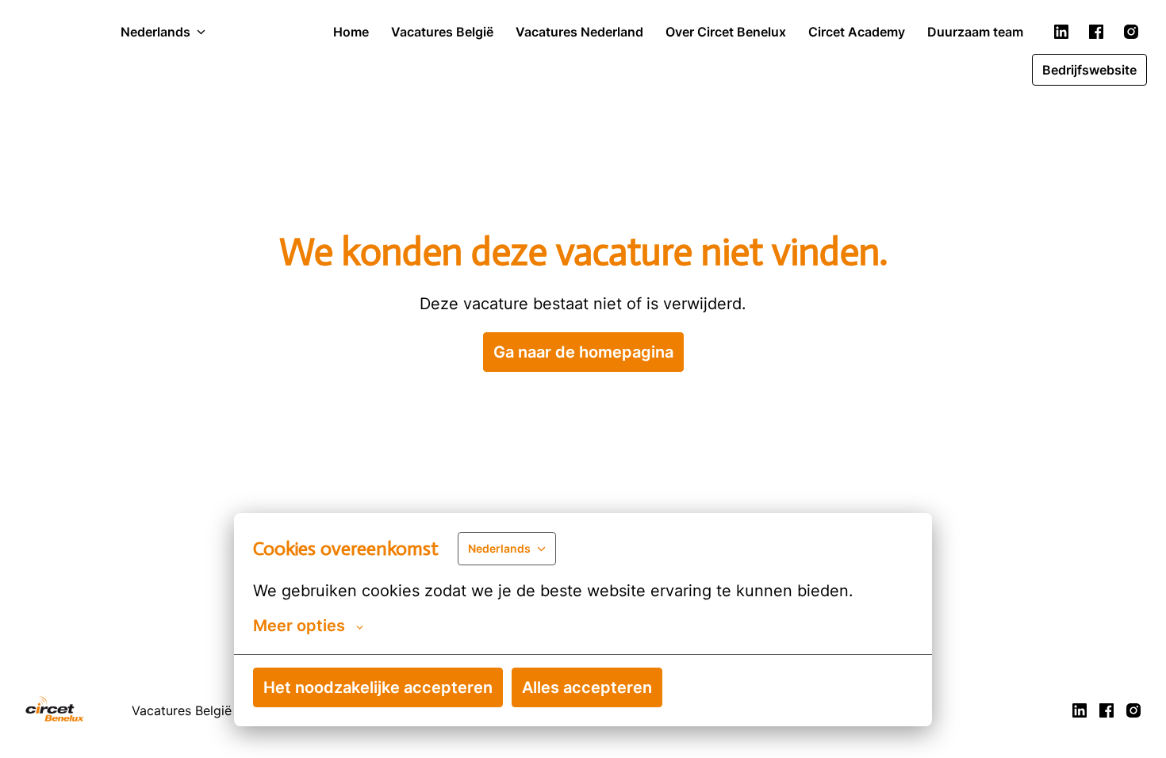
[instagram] (1131, 32)
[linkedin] (1061, 32)
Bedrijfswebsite (1089, 70)
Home (351, 32)
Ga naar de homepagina (583, 352)
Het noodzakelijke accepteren (378, 687)
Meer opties (299, 625)
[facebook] (1096, 32)
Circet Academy (856, 32)
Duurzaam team (975, 32)
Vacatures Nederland (579, 32)
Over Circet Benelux (725, 32)
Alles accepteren (587, 687)
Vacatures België (442, 32)
